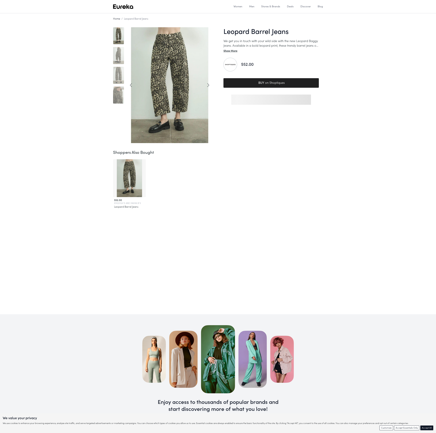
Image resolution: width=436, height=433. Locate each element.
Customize (386, 428)
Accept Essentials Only (407, 428)
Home (116, 19)
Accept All (427, 428)
